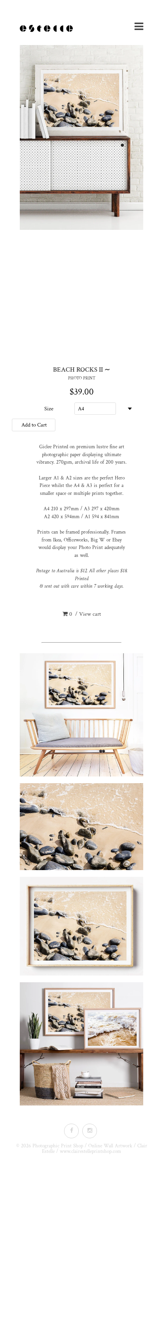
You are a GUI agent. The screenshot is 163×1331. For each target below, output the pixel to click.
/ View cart (85, 614)
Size (48, 409)
